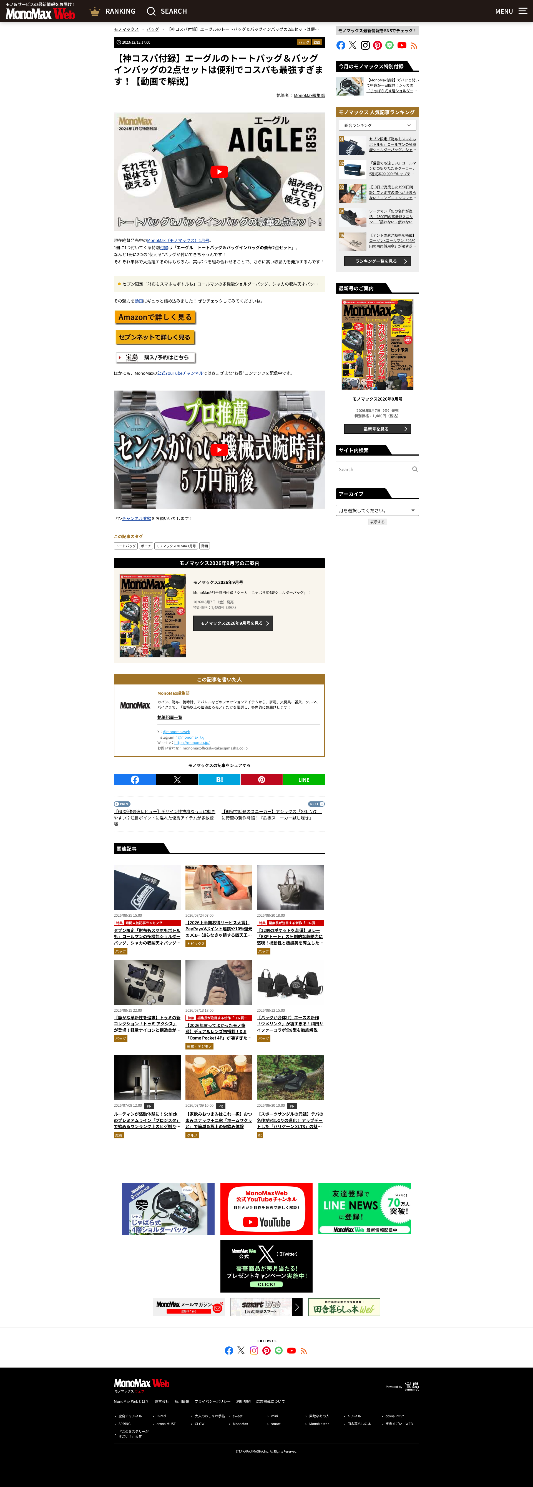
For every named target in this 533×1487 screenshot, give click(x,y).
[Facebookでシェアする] (135, 779)
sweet (238, 1415)
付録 (164, 247)
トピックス (196, 943)
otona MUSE (166, 1423)
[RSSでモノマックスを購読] (304, 1351)
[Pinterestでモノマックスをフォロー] (377, 48)
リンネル (354, 1415)
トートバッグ (126, 545)
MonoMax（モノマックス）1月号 (178, 240)
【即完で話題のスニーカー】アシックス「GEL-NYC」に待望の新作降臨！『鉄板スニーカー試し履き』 (272, 814)
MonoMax (240, 1423)
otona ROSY (395, 1415)
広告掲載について (270, 1401)
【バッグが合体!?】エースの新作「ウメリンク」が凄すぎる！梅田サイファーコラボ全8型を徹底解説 (290, 1023)
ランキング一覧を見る (376, 261)
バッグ (304, 42)
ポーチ (146, 545)
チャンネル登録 (136, 518)
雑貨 (118, 1135)
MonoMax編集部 (173, 693)
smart (276, 1423)
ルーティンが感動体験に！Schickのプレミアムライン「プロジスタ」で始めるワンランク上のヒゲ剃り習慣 (147, 1123)
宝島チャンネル (130, 1415)
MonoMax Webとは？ (131, 1401)
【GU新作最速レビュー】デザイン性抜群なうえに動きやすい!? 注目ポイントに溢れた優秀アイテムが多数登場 (164, 817)
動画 (317, 42)
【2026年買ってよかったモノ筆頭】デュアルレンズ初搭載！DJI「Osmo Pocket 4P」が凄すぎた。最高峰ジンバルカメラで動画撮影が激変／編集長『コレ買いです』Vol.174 (218, 1040)
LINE (304, 779)
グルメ (192, 1135)
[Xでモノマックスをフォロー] (353, 48)
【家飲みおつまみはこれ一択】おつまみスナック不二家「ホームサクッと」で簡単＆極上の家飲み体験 (218, 1120)
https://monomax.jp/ (192, 742)
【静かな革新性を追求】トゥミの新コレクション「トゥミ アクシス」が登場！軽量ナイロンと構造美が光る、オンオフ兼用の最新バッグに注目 (147, 1029)
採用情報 (182, 1401)
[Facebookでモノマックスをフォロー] (340, 48)
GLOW (200, 1423)
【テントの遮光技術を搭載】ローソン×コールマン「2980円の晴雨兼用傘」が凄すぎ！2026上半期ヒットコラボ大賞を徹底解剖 (392, 241)
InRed (161, 1415)
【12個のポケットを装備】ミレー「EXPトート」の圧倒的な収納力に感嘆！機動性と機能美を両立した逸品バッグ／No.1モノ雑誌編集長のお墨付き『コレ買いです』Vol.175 (290, 942)
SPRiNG (124, 1423)
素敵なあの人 (319, 1415)
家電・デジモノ (199, 1046)
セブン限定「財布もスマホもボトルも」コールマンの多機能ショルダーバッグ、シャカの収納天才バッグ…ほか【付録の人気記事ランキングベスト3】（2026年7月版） (218, 284)
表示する (377, 522)
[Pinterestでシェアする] (262, 779)
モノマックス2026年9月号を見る (231, 623)
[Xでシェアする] (177, 779)
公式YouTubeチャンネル (180, 373)
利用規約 (243, 1401)
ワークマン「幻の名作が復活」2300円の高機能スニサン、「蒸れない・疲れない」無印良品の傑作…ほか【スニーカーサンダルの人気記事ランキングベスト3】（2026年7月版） (392, 216)
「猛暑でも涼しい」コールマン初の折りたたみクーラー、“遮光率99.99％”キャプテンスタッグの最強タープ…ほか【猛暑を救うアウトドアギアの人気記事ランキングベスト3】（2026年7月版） (392, 168)
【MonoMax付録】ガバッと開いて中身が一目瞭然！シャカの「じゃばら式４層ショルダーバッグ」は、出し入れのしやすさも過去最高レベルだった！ (392, 85)
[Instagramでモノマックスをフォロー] (365, 48)
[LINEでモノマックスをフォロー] (389, 48)
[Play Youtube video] (219, 172)
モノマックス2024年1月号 (176, 545)
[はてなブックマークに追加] (219, 779)
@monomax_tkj (191, 737)
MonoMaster (319, 1423)
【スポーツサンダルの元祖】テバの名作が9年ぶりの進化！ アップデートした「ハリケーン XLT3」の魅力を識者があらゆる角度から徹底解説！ (290, 1126)
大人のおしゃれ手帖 (210, 1415)
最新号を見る (376, 429)
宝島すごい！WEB (399, 1423)
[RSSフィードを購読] (414, 48)
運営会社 (162, 1401)
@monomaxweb (176, 731)
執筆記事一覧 (169, 717)
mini (274, 1415)
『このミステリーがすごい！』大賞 (134, 1434)
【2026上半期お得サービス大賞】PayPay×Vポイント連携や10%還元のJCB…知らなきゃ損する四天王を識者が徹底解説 (218, 931)
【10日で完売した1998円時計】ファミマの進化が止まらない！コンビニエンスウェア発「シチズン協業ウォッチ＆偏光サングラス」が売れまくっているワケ (392, 192)
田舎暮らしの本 (359, 1423)
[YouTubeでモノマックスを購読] (402, 48)
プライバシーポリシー (213, 1401)
